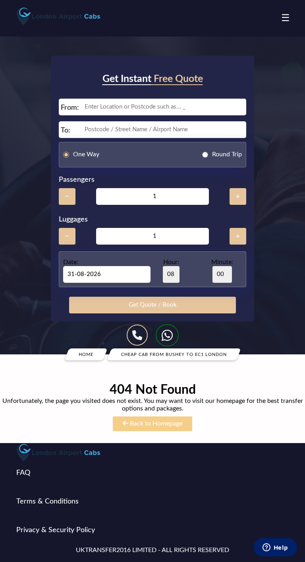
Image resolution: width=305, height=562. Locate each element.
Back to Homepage (155, 423)
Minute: (222, 262)
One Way (86, 154)
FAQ (23, 472)
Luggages (73, 219)
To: (65, 130)
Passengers (77, 179)
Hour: (171, 262)
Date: (70, 262)
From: (70, 107)
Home (86, 354)
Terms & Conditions (47, 501)
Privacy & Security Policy (55, 530)
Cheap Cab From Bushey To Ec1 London (174, 354)
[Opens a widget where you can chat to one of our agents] (275, 548)
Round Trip (227, 154)
